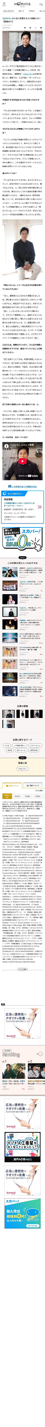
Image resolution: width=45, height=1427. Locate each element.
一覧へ (37, 1054)
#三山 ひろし (22, 769)
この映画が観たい (19, 745)
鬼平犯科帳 (33, 750)
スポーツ (21, 11)
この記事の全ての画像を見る (24, 486)
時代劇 (10, 750)
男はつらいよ (21, 750)
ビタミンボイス (35, 745)
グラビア (32, 11)
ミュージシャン (8, 11)
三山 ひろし (28, 74)
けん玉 (7, 745)
